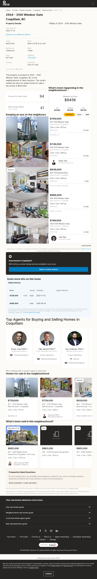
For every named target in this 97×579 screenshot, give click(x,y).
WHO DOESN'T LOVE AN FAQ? (23, 483)
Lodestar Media (44, 550)
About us (47, 537)
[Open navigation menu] (92, 4)
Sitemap (53, 539)
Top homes (11, 537)
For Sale (69, 114)
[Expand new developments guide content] (48, 524)
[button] (15, 28)
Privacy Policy (55, 565)
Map (87, 114)
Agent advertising (62, 537)
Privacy (66, 550)
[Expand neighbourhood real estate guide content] (48, 512)
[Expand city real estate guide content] (48, 507)
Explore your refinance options (18, 34)
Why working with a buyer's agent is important (26, 371)
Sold (79, 114)
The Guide (23, 537)
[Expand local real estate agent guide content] (48, 518)
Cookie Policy (34, 567)
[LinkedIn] (57, 531)
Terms (75, 550)
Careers (42, 539)
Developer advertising (81, 537)
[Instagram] (51, 531)
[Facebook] (40, 531)
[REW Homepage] (6, 4)
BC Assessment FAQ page (32, 312)
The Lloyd (32, 58)
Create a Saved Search (48, 269)
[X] (46, 531)
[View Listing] (22, 399)
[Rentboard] (52, 545)
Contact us (36, 537)
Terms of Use (86, 249)
